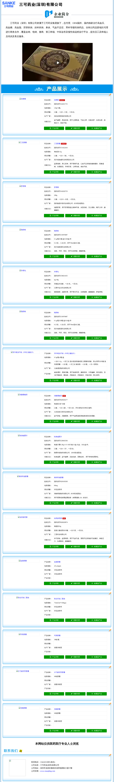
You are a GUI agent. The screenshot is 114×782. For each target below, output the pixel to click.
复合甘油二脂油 (59, 599)
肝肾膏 (56, 187)
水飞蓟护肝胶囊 (59, 672)
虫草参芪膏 (58, 518)
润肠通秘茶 (58, 396)
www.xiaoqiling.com (47, 771)
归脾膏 (56, 100)
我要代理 (76, 128)
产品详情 (55, 128)
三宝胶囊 (57, 143)
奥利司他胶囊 (58, 477)
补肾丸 (56, 272)
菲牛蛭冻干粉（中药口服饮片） (65, 353)
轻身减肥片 (58, 437)
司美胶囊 (57, 635)
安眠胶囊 (57, 709)
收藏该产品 (98, 128)
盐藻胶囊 (57, 562)
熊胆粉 (56, 231)
